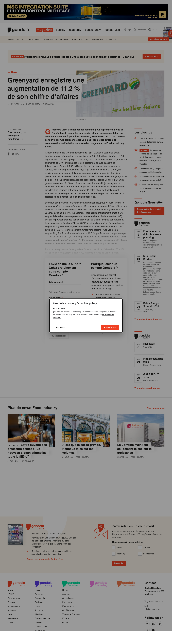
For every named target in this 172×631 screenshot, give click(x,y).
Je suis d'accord (110, 327)
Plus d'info (60, 327)
